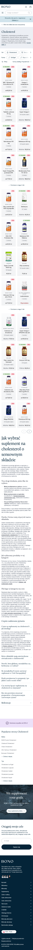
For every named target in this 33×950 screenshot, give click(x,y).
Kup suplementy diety (15, 811)
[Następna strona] (29, 431)
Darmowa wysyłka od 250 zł (18, 2)
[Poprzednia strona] (24, 431)
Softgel (13, 57)
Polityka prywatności (18, 938)
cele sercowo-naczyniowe (12, 613)
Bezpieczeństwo (6, 941)
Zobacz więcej (7, 756)
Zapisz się (16, 847)
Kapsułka (26, 57)
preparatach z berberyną (9, 535)
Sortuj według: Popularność (21, 61)
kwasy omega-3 (8, 646)
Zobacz (15, 20)
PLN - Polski (8, 931)
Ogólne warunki (5, 938)
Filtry (5, 61)
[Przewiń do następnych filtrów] (30, 52)
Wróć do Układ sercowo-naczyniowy (14, 24)
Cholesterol (13, 52)
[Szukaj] (29, 13)
